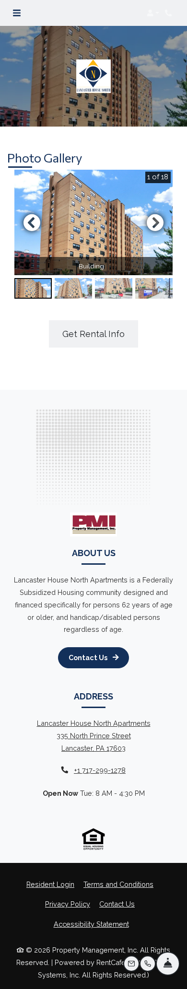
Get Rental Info (93, 334)
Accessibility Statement (91, 923)
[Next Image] (155, 222)
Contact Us (89, 657)
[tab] (33, 288)
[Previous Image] (31, 222)
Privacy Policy (67, 903)
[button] (153, 13)
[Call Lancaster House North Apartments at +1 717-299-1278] (169, 13)
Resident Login (50, 884)
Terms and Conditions (118, 884)
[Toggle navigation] (17, 13)
